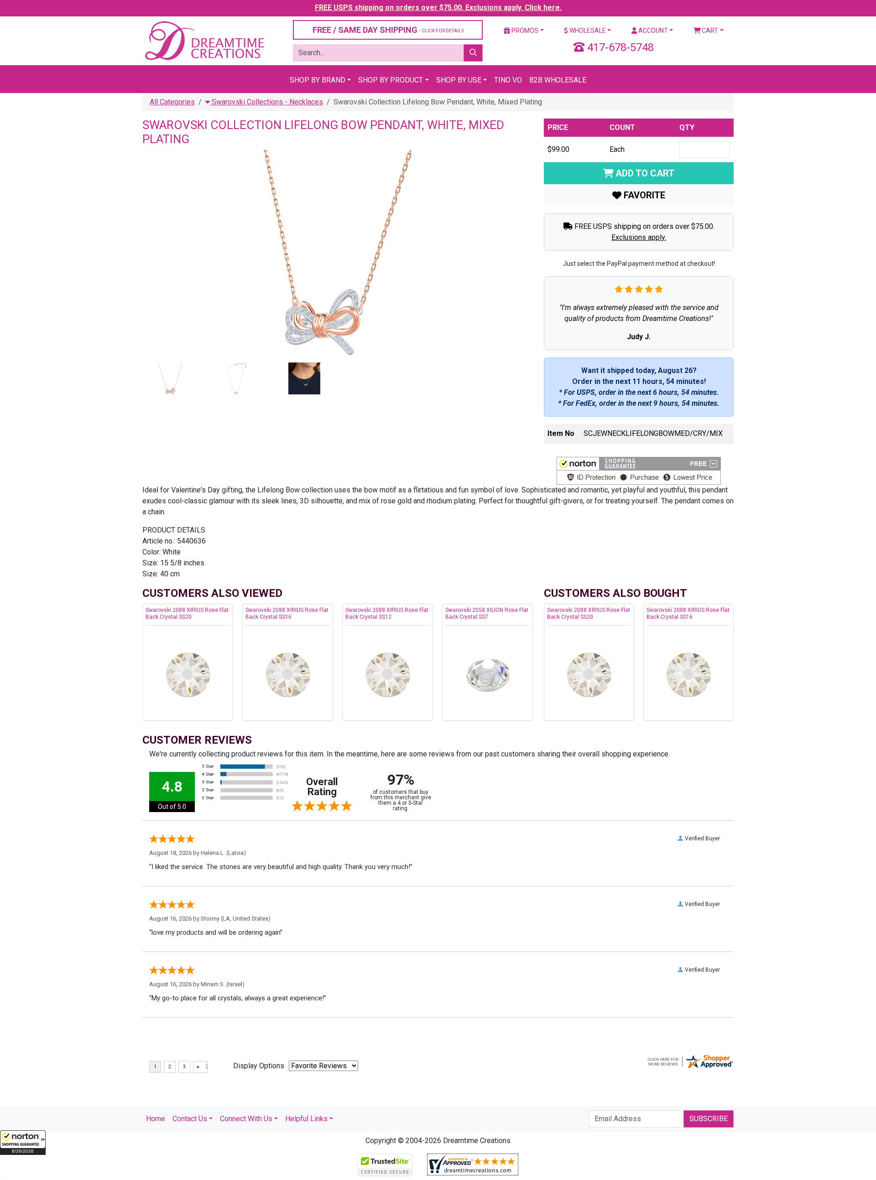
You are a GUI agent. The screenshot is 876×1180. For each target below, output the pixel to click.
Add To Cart (643, 173)
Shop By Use (458, 80)
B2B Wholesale (557, 80)
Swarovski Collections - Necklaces (266, 102)
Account (652, 30)
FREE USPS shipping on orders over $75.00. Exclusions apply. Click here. (438, 7)
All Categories (172, 102)
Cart (709, 30)
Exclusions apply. (638, 237)
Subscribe (708, 1118)
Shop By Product (390, 80)
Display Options (258, 1065)
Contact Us (189, 1118)
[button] (23, 1142)
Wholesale (587, 30)
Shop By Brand (317, 80)
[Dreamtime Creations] (204, 40)
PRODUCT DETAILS (173, 530)
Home (155, 1118)
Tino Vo (508, 80)
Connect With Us (246, 1118)
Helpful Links (306, 1118)
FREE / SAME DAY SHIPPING (388, 30)
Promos (524, 30)
